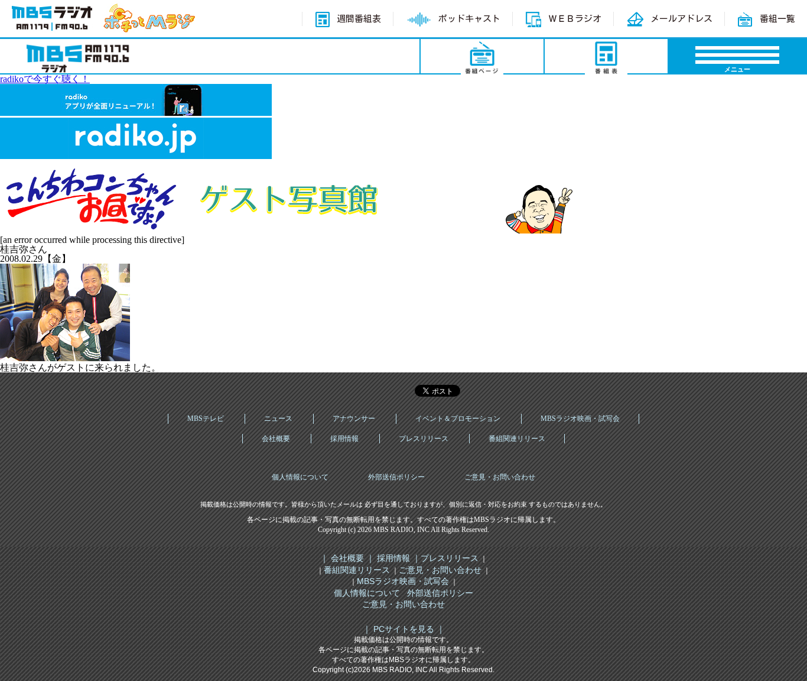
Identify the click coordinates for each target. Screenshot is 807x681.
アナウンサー (354, 418)
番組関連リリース (517, 438)
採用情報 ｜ (398, 558)
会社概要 (276, 438)
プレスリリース (423, 438)
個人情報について (300, 477)
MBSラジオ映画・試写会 (580, 418)
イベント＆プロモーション (457, 418)
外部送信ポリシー (396, 477)
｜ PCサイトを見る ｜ (404, 629)
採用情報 (344, 438)
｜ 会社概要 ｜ (347, 558)
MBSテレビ (205, 418)
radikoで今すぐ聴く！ (45, 79)
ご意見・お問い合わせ (499, 477)
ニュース (278, 418)
